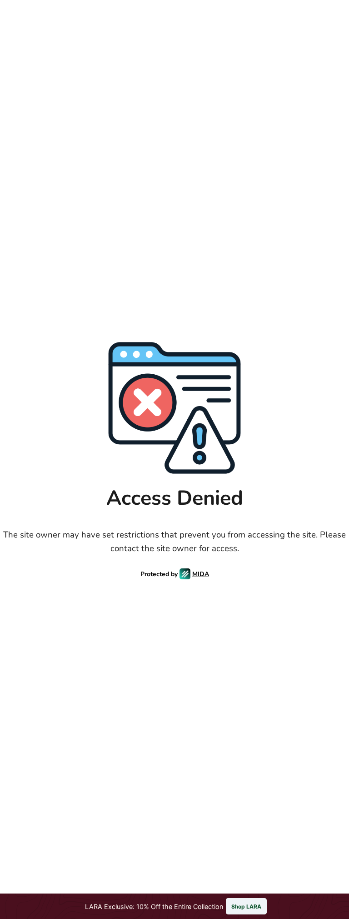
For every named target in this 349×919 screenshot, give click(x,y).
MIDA (200, 574)
